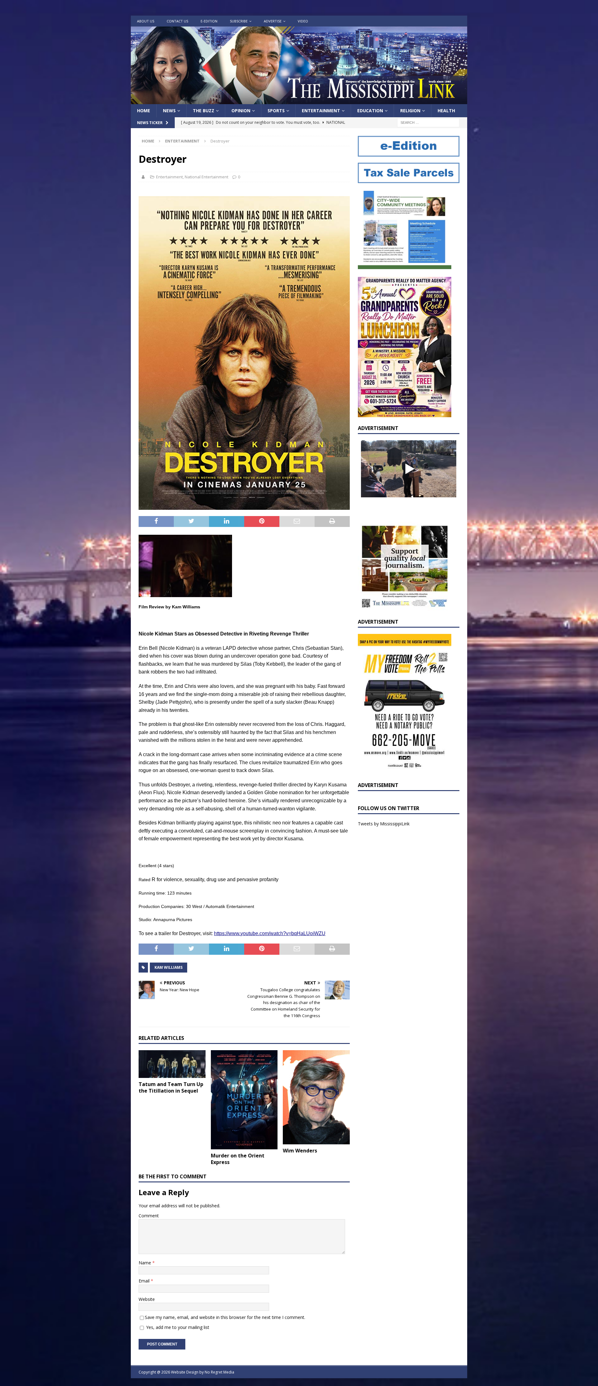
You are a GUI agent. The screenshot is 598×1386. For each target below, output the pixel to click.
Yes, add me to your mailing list (177, 1327)
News (169, 110)
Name (145, 1263)
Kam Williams (168, 967)
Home (143, 110)
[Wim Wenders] (316, 1097)
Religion (410, 110)
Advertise (273, 21)
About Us (145, 21)
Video (303, 21)
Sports (276, 110)
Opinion (240, 110)
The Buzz (203, 110)
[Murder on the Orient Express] (244, 1100)
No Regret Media (219, 1372)
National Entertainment (206, 177)
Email (145, 1281)
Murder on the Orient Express (237, 1159)
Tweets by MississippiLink (384, 824)
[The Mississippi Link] (299, 101)
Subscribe (239, 21)
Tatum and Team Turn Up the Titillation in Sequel (171, 1087)
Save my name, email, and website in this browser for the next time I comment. (225, 1317)
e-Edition (209, 21)
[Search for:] (428, 122)
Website (147, 1299)
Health (446, 110)
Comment (149, 1216)
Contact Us (177, 21)
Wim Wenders (300, 1150)
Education (370, 110)
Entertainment (321, 110)
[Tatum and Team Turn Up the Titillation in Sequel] (172, 1064)
